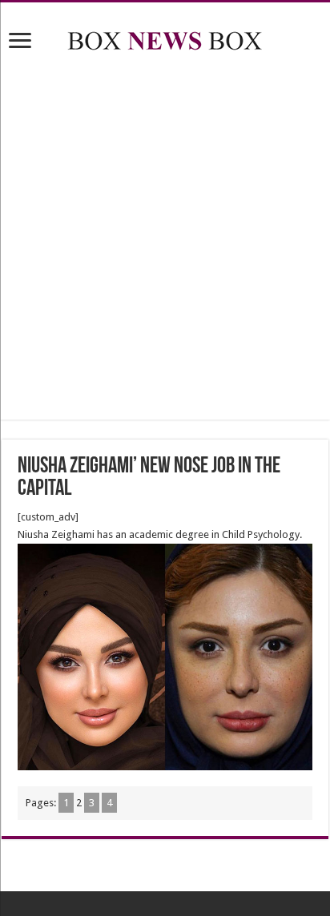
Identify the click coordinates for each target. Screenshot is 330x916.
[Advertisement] (165, 239)
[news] (165, 37)
